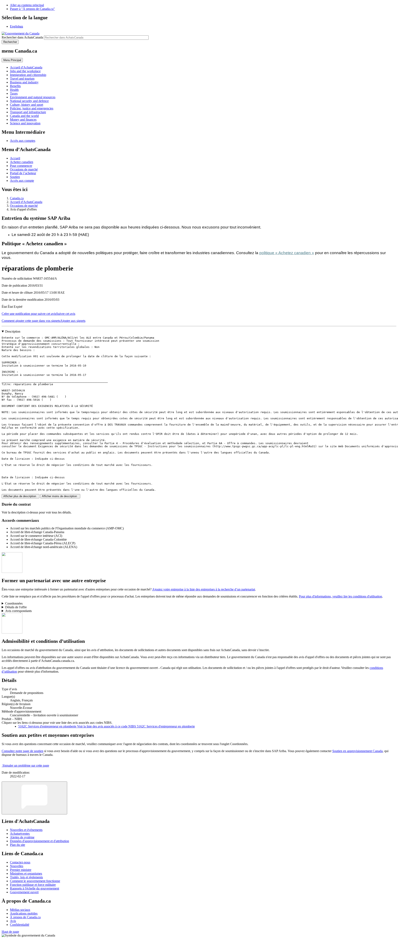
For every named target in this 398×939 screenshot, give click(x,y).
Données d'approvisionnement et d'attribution (39, 841)
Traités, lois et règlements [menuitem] (26, 877)
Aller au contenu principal (27, 5)
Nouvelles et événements (26, 830)
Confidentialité (19, 924)
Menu (12, 60)
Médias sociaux (20, 909)
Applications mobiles (24, 913)
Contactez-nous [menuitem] (20, 862)
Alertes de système (22, 837)
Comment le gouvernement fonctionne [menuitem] (35, 881)
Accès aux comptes (22, 140)
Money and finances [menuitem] (23, 119)
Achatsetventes (20, 833)
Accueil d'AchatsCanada (26, 202)
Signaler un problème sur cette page (25, 765)
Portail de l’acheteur (23, 173)
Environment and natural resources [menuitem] (32, 97)
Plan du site (17, 844)
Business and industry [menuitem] (24, 82)
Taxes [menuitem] (14, 93)
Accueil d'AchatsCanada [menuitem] (26, 67)
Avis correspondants (18, 611)
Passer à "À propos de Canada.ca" (32, 9)
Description (12, 331)
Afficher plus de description (20, 496)
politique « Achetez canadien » (286, 253)
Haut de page (10, 931)
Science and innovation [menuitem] (25, 123)
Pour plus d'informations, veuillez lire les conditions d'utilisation (340, 596)
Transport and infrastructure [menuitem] (28, 112)
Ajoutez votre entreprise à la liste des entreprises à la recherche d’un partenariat (203, 589)
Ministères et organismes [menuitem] (26, 873)
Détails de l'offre (16, 607)
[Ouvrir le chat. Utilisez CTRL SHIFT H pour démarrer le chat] (34, 797)
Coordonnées (14, 603)
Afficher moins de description (60, 496)
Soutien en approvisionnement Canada (357, 751)
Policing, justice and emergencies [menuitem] (31, 108)
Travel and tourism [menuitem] (22, 78)
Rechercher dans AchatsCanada (22, 37)
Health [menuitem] (14, 89)
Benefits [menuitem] (15, 86)
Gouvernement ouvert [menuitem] (24, 892)
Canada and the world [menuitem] (24, 116)
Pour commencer (21, 165)
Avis (13, 921)
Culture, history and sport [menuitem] (26, 104)
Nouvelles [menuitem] (16, 866)
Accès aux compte (22, 180)
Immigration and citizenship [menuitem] (28, 75)
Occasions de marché (24, 169)
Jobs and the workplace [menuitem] (25, 71)
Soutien (15, 177)
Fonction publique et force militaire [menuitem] (33, 884)
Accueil (15, 158)
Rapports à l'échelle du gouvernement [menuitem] (34, 888)
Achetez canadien (21, 162)
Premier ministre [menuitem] (20, 870)
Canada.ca (17, 198)
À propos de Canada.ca (25, 917)
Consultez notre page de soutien (22, 751)
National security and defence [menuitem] (29, 101)
